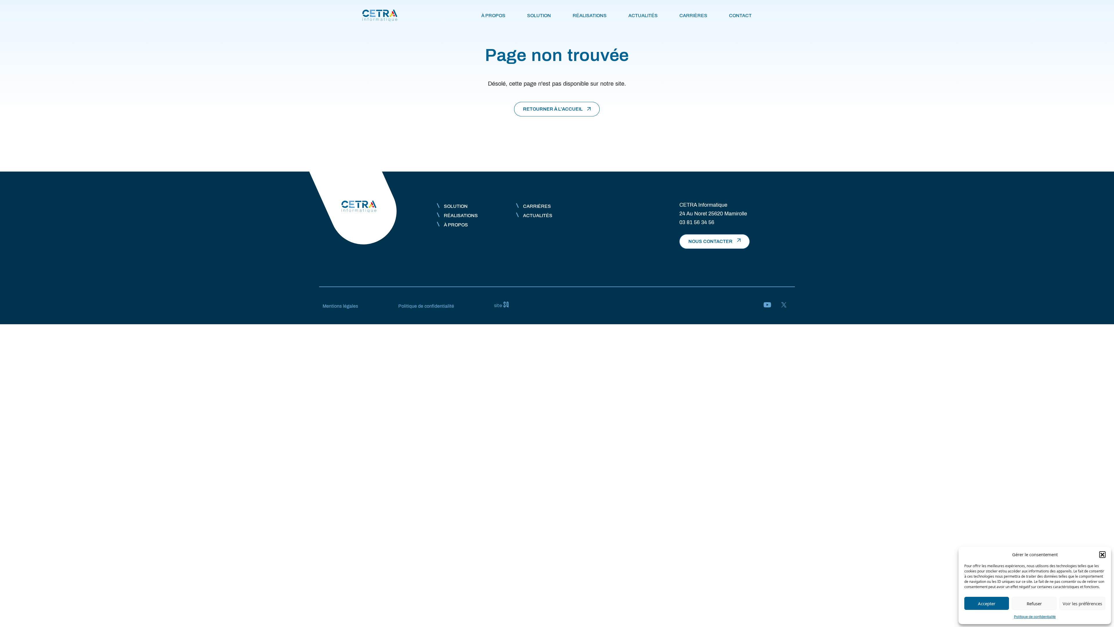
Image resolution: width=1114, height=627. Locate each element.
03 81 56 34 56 (696, 222)
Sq (504, 305)
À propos (493, 15)
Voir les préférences (1082, 603)
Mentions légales (340, 306)
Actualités (643, 15)
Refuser (1034, 603)
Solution (539, 15)
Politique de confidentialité (1035, 617)
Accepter (986, 603)
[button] (1102, 554)
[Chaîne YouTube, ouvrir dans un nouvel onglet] (767, 305)
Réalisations (590, 15)
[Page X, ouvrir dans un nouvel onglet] (783, 305)
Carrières (693, 15)
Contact (740, 15)
